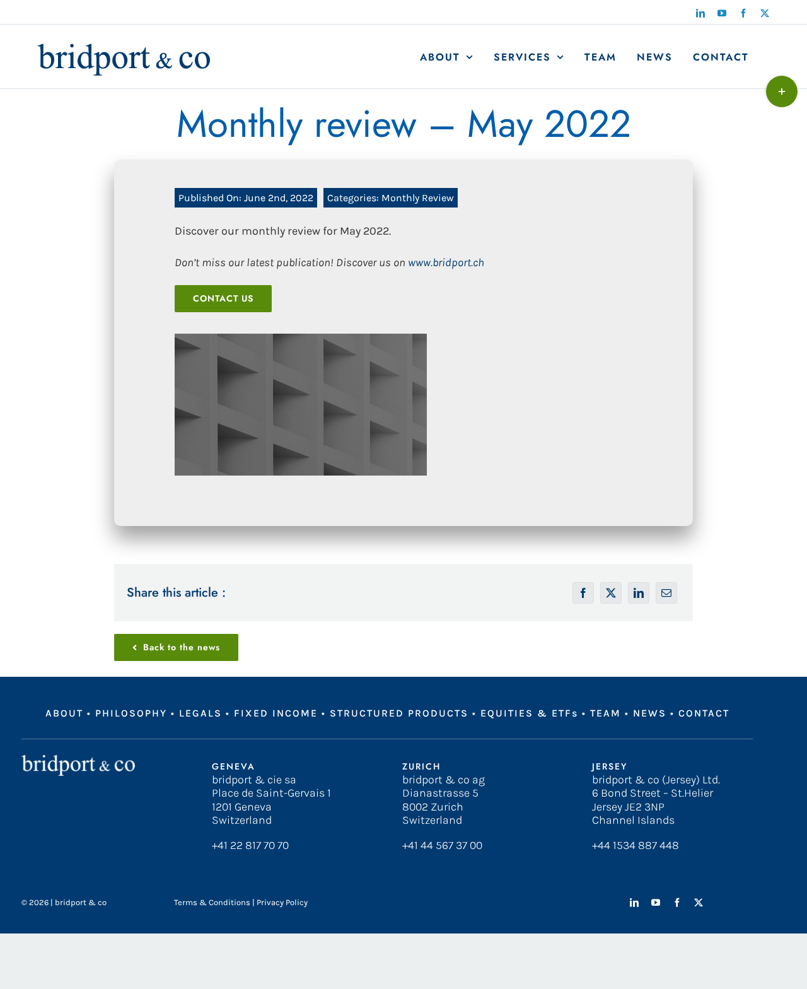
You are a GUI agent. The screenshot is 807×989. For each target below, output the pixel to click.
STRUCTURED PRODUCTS (399, 713)
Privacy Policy (282, 902)
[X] (611, 593)
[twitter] (698, 902)
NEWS (649, 713)
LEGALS (200, 713)
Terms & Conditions (212, 902)
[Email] (666, 593)
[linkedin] (634, 902)
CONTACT (703, 713)
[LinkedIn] (639, 593)
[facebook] (677, 902)
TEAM (605, 713)
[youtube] (655, 902)
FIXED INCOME (276, 713)
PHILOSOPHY (131, 713)
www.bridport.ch (446, 262)
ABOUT (64, 713)
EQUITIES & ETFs (529, 713)
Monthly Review (417, 198)
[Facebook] (583, 593)
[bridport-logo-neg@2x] (78, 761)
